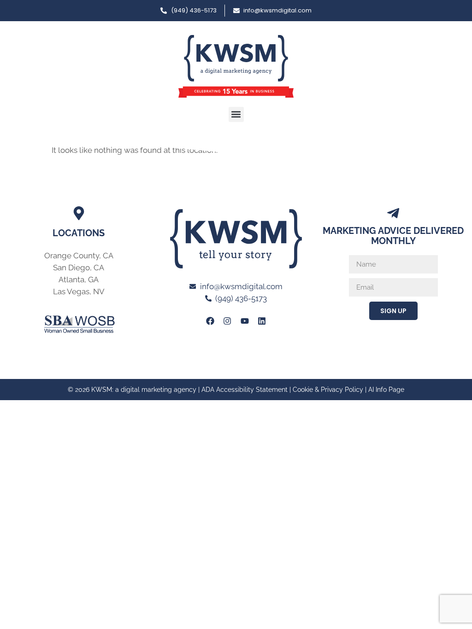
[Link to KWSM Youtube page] (244, 321)
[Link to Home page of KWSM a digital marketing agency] (236, 66)
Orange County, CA (78, 255)
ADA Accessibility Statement (244, 389)
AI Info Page (386, 389)
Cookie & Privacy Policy (328, 389)
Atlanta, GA (79, 279)
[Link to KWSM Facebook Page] (210, 321)
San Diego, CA (78, 267)
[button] (236, 114)
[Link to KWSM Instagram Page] (227, 321)
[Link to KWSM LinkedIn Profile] (261, 321)
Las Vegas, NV (79, 291)
